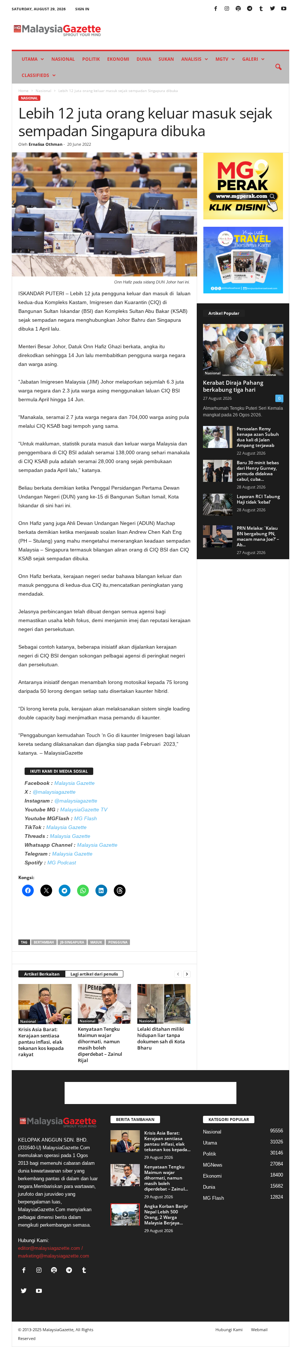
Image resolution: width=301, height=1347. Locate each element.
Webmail (259, 1329)
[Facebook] (215, 9)
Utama (29, 59)
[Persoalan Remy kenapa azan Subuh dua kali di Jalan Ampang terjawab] (217, 437)
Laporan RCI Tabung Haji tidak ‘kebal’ (258, 499)
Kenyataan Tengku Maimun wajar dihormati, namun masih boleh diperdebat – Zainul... (166, 1178)
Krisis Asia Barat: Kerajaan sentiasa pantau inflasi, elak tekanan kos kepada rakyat (41, 1042)
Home (23, 90)
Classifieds (35, 75)
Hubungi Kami (229, 1329)
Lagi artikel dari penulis (94, 974)
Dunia (144, 59)
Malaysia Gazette (74, 783)
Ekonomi (118, 59)
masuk (96, 942)
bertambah (44, 942)
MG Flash (85, 818)
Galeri (250, 59)
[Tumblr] (261, 9)
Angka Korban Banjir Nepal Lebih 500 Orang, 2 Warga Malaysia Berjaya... (166, 1214)
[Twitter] (272, 9)
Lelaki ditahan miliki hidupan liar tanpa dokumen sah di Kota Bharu (161, 1038)
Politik (91, 59)
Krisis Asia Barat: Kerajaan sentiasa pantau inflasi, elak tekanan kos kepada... (167, 1141)
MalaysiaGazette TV (83, 809)
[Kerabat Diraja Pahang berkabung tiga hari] (243, 350)
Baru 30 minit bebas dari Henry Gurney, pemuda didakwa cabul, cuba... (258, 470)
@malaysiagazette (54, 792)
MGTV (221, 59)
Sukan (166, 59)
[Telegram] (249, 9)
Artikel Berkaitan (41, 974)
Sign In (82, 8)
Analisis (191, 59)
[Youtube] (283, 9)
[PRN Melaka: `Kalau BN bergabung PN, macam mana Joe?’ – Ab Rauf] (217, 536)
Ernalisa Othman (45, 144)
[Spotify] (238, 9)
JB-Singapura (72, 942)
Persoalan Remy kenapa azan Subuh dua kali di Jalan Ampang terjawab (258, 437)
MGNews (212, 1165)
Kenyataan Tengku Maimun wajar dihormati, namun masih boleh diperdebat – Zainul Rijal (100, 1045)
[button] (278, 67)
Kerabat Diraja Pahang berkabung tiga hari (233, 386)
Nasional (63, 59)
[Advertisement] (105, 920)
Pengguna (117, 942)
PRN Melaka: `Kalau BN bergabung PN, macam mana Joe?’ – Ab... (258, 536)
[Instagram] (226, 9)
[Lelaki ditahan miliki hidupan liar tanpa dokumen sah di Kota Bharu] (164, 1004)
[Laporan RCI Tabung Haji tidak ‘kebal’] (217, 505)
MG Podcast (61, 862)
